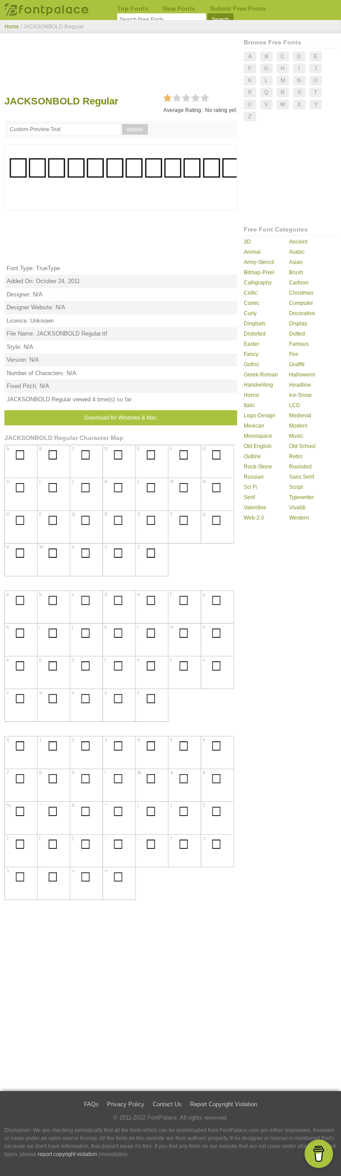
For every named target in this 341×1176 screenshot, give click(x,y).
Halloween (302, 375)
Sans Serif (301, 477)
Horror (251, 395)
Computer (301, 303)
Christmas (301, 293)
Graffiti (297, 364)
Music (296, 436)
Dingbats (255, 323)
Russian (254, 477)
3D (247, 242)
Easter (251, 344)
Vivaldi (297, 507)
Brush (296, 272)
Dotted (297, 334)
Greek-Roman (261, 375)
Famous (299, 344)
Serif (249, 497)
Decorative (302, 313)
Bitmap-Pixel (259, 272)
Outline (252, 456)
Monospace (258, 436)
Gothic (251, 364)
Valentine (255, 507)
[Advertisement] (120, 66)
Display (298, 323)
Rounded (300, 467)
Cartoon (299, 283)
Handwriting (258, 385)
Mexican (254, 426)
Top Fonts (132, 8)
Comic (251, 303)
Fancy (251, 354)
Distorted (255, 334)
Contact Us (167, 1104)
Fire (293, 354)
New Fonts (179, 8)
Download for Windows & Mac (120, 418)
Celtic (251, 293)
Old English (258, 446)
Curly (250, 313)
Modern (298, 426)
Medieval (300, 415)
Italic (249, 405)
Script (296, 487)
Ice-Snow (300, 395)
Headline (300, 385)
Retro (295, 456)
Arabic (297, 252)
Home (11, 27)
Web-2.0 (254, 518)
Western (299, 518)
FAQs (91, 1104)
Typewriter (301, 497)
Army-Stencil (259, 262)
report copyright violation (67, 1154)
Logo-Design (259, 415)
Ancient (298, 242)
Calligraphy (258, 283)
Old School (302, 446)
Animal (252, 252)
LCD (294, 405)
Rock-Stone (258, 467)
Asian (296, 262)
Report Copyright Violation (223, 1104)
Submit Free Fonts (238, 8)
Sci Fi (250, 487)
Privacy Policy (125, 1104)
